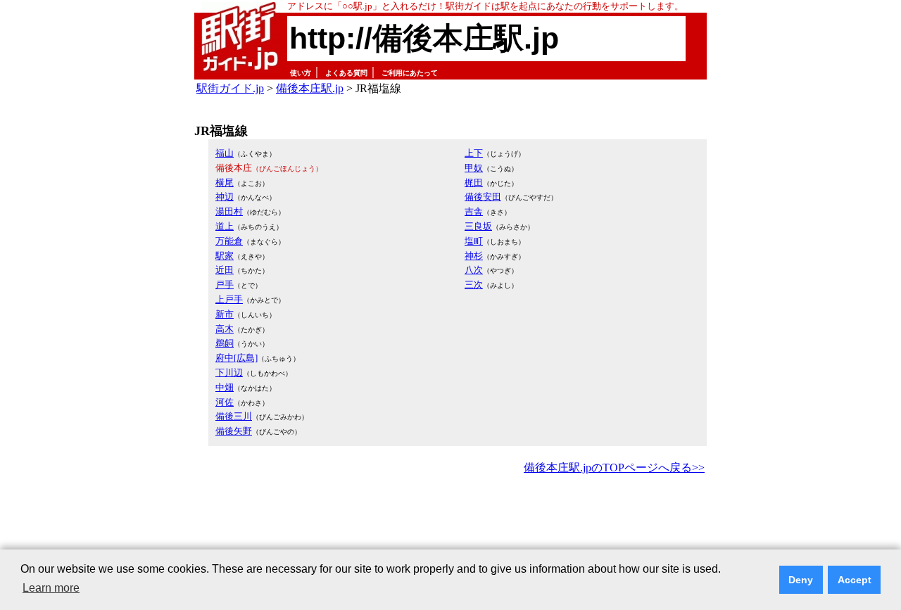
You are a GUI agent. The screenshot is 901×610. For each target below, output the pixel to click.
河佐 (224, 402)
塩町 (474, 241)
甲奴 (474, 168)
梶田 (474, 182)
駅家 (224, 255)
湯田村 (229, 211)
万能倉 (229, 241)
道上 (224, 226)
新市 (224, 314)
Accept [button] (854, 579)
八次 (474, 270)
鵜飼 (224, 343)
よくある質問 (346, 73)
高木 (224, 329)
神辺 (224, 196)
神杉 (474, 255)
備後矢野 (233, 431)
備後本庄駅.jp (310, 88)
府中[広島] (236, 357)
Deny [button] (800, 579)
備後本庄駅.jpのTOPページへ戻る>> (614, 468)
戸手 (224, 284)
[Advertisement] (450, 516)
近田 (224, 270)
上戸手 (229, 299)
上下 (474, 153)
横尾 (224, 182)
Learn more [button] (51, 588)
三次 (474, 284)
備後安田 (483, 196)
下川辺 (229, 372)
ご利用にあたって (410, 73)
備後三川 (233, 416)
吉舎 (474, 211)
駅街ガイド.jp (230, 88)
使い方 (300, 73)
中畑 (224, 387)
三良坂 (478, 226)
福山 (224, 153)
